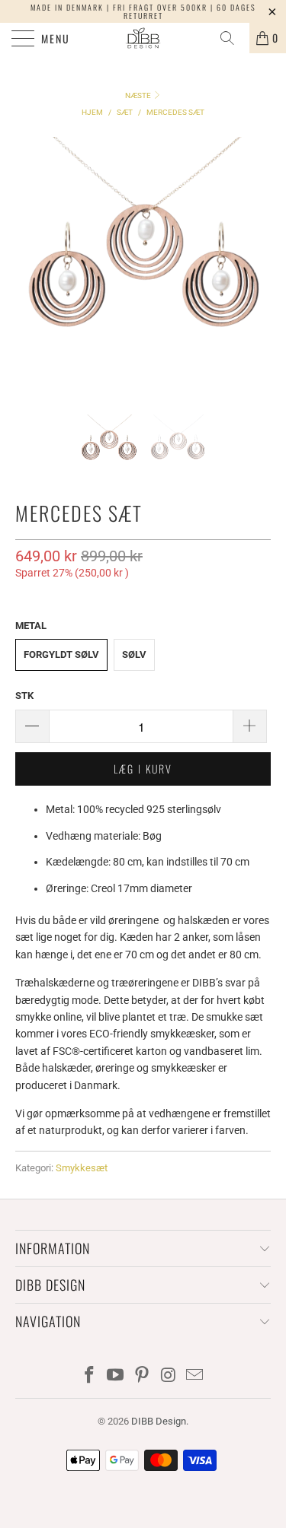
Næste (139, 95)
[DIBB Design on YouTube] (115, 1376)
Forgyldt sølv (61, 654)
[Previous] (29, 264)
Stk (24, 695)
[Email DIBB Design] (195, 1376)
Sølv (134, 654)
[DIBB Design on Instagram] (168, 1376)
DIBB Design (158, 1421)
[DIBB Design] (143, 38)
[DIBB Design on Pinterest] (142, 1376)
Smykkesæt (82, 1168)
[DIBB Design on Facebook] (89, 1376)
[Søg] (232, 38)
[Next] (256, 264)
